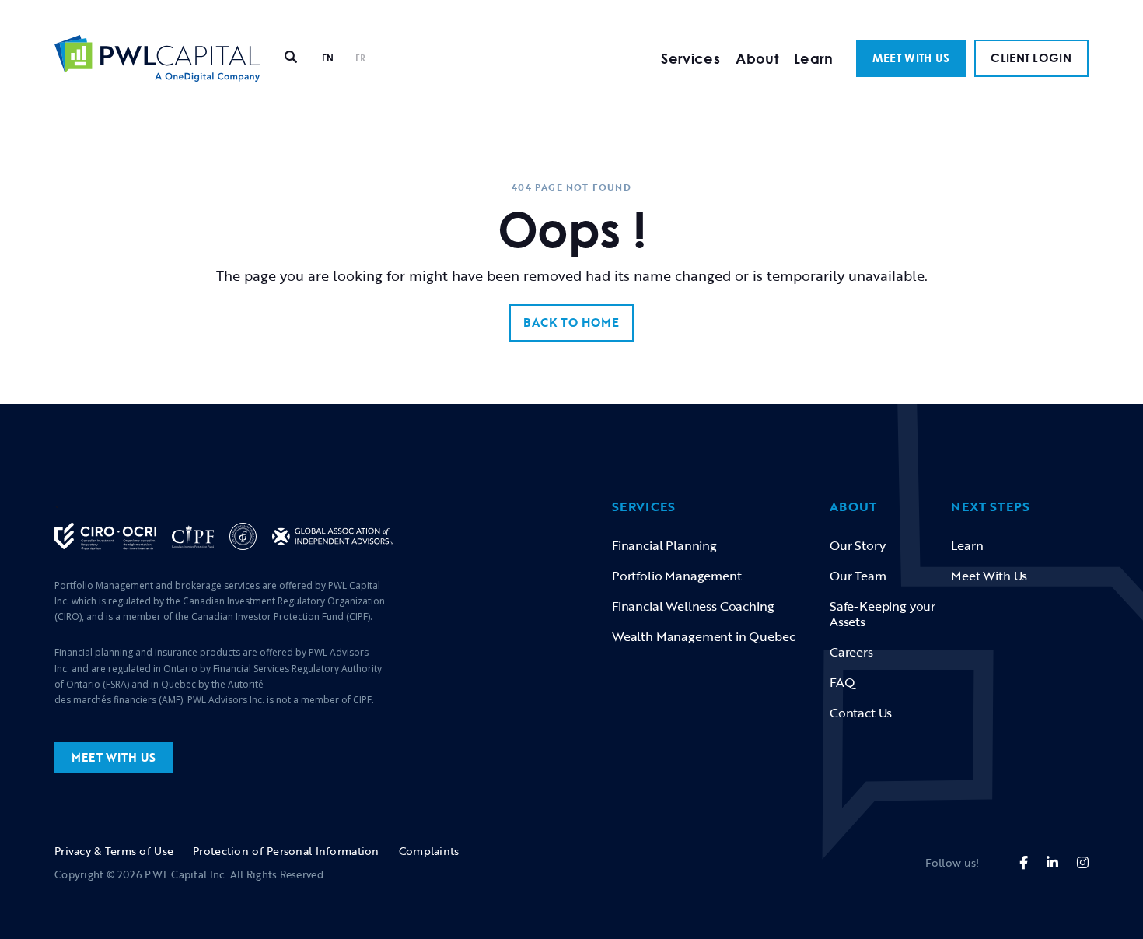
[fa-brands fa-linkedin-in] (1052, 862)
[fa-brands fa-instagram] (1083, 862)
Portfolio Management (677, 575)
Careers (851, 652)
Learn (814, 58)
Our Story (857, 545)
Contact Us (861, 712)
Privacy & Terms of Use (113, 851)
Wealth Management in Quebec (703, 636)
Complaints (429, 851)
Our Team (858, 575)
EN (328, 58)
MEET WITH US (911, 58)
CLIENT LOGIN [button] (1031, 58)
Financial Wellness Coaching (693, 606)
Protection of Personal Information (286, 851)
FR (360, 58)
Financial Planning (664, 545)
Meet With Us (989, 575)
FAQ (842, 682)
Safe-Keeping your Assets (882, 614)
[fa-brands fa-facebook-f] (1023, 862)
